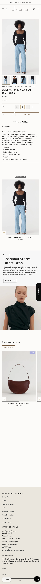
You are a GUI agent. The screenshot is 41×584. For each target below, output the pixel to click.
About (4, 501)
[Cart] (38, 9)
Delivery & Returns (8, 511)
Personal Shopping (8, 504)
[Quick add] (4, 233)
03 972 (4, 547)
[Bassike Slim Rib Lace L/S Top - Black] (20, 207)
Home (3, 86)
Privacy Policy (6, 522)
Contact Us (5, 497)
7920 (9, 547)
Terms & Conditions (8, 515)
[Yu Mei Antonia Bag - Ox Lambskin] (19, 376)
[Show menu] (3, 9)
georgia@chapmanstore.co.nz (13, 550)
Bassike (10, 86)
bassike (4, 96)
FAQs (3, 508)
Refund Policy (6, 518)
